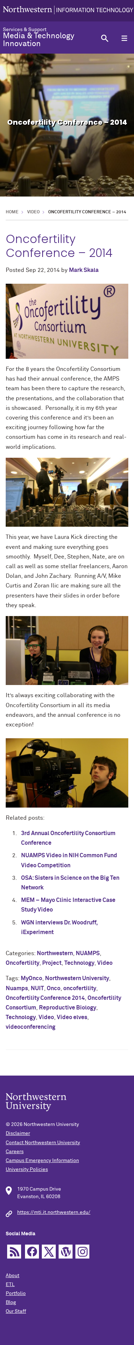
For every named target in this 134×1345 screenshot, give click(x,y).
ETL (10, 1284)
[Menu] (124, 38)
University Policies (27, 1169)
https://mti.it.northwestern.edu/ (53, 1212)
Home (12, 212)
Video (33, 212)
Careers (15, 1151)
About (12, 1275)
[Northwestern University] (68, 10)
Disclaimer (18, 1133)
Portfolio (16, 1293)
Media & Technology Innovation (38, 40)
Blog (11, 1302)
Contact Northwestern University (43, 1142)
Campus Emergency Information (42, 1160)
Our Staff (16, 1311)
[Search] (104, 38)
